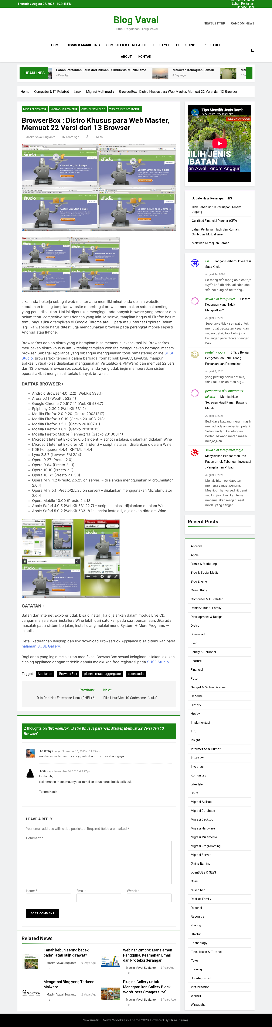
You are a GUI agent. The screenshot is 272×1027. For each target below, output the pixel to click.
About (126, 57)
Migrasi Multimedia (64, 109)
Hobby (195, 714)
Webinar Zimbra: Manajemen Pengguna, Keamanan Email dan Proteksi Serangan (147, 955)
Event (195, 643)
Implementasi (200, 723)
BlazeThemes (178, 1020)
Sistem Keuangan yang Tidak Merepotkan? (227, 304)
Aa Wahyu (46, 751)
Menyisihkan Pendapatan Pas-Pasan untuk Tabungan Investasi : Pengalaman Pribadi (228, 461)
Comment (34, 838)
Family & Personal (203, 652)
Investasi (197, 767)
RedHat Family (201, 899)
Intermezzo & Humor (206, 749)
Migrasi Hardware (203, 828)
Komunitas (198, 775)
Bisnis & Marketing (83, 45)
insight (195, 740)
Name (31, 891)
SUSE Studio (158, 662)
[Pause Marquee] (249, 73)
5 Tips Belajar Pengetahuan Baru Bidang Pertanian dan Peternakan (227, 358)
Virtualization (200, 987)
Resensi (196, 908)
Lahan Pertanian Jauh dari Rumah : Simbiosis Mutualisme (242, 4)
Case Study (199, 590)
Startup (196, 934)
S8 (207, 261)
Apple (195, 555)
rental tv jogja (215, 352)
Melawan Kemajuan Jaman (162, 70)
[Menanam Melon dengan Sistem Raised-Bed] (197, 76)
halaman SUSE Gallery (41, 646)
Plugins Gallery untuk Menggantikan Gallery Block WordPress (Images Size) (147, 987)
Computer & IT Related (126, 45)
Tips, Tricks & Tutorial (125, 109)
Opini (194, 881)
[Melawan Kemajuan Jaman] (129, 76)
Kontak (144, 57)
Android (196, 546)
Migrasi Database (203, 811)
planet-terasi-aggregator (102, 674)
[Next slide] (252, 2)
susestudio (136, 674)
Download (198, 634)
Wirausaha (198, 1005)
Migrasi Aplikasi (201, 802)
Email (81, 891)
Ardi (43, 771)
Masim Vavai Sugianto (40, 137)
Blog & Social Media (204, 572)
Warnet (196, 996)
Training (196, 969)
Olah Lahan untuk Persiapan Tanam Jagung (242, 10)
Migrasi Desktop (35, 109)
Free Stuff (211, 45)
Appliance (45, 674)
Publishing (185, 45)
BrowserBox (68, 674)
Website (133, 891)
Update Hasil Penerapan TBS (244, 7)
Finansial (197, 670)
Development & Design (206, 617)
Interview (197, 758)
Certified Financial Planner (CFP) (242, 14)
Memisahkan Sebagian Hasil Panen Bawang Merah (226, 402)
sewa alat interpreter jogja (224, 450)
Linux (194, 793)
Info (194, 731)
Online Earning (200, 863)
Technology (199, 943)
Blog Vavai (136, 20)
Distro (195, 625)
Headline (197, 696)
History (196, 705)
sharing (196, 925)
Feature (196, 661)
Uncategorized (201, 978)
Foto (194, 678)
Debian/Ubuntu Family (206, 608)
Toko (194, 961)
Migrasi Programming (206, 846)
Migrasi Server (201, 855)
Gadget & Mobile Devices (208, 687)
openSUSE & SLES (93, 109)
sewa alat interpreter (220, 299)
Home (55, 45)
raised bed (198, 890)
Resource (197, 916)
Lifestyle (161, 45)
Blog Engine (199, 581)
